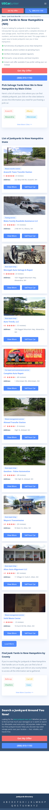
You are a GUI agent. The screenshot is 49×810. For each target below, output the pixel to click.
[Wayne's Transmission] (24, 505)
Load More (9, 644)
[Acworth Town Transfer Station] (24, 156)
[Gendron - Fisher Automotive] (24, 456)
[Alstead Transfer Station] (24, 407)
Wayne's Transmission (14, 520)
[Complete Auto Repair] (24, 358)
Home (4, 16)
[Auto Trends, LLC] (24, 306)
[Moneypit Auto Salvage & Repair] (24, 254)
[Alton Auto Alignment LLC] (24, 554)
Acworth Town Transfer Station (18, 172)
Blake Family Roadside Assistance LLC (21, 221)
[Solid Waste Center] (24, 603)
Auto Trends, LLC (11, 321)
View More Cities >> (24, 124)
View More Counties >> (24, 692)
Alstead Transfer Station (15, 422)
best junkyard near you (22, 719)
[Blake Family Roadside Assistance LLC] (24, 205)
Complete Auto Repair (14, 373)
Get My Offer (24, 70)
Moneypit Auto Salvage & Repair (18, 270)
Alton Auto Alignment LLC (15, 569)
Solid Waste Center (12, 618)
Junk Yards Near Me (14, 16)
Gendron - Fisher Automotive (17, 471)
